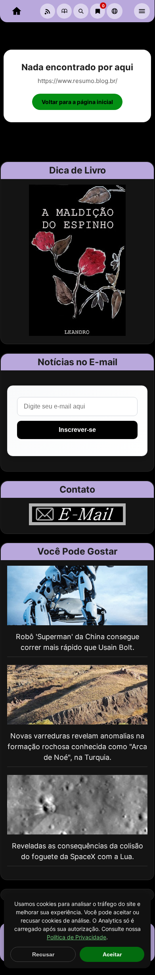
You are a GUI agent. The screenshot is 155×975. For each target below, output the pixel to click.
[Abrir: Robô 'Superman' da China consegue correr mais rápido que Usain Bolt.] (77, 595)
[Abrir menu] (142, 11)
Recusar (43, 954)
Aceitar (112, 954)
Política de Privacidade (76, 937)
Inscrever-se (77, 429)
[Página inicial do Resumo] (17, 11)
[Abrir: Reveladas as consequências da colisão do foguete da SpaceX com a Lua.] (77, 804)
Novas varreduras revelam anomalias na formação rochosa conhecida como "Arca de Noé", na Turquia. (77, 746)
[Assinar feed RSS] (47, 11)
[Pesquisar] (80, 11)
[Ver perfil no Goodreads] (64, 11)
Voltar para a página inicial (77, 101)
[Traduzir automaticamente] (114, 11)
